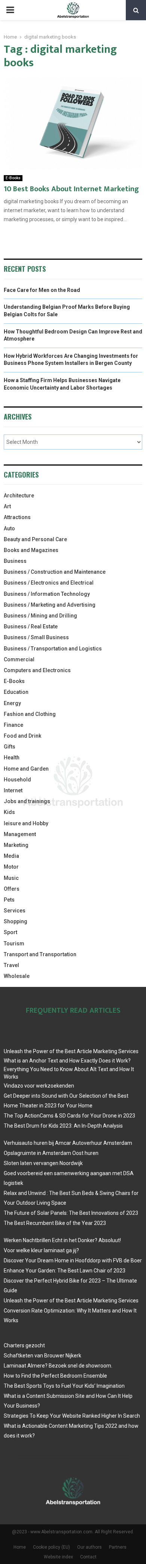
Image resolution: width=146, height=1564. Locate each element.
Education (16, 692)
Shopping (15, 921)
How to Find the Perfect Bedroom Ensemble (55, 1376)
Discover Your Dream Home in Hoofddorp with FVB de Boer (73, 1260)
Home (19, 1547)
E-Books (13, 178)
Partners (118, 1547)
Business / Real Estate (31, 626)
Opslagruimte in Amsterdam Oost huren (51, 1153)
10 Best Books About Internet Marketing (71, 189)
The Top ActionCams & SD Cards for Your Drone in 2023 (69, 1116)
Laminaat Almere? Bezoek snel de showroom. (58, 1366)
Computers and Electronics (37, 670)
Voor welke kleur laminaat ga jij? (41, 1250)
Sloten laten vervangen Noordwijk (43, 1163)
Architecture (19, 496)
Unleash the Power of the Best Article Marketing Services (71, 1051)
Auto (9, 528)
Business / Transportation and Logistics (53, 649)
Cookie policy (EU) (51, 1547)
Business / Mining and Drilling (40, 616)
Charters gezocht (24, 1345)
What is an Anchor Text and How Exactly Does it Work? (67, 1061)
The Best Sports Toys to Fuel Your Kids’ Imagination (64, 1386)
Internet (13, 790)
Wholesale (17, 976)
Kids (9, 812)
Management (20, 834)
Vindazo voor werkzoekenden (39, 1086)
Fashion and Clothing (30, 714)
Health (11, 757)
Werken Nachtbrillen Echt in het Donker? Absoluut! (62, 1240)
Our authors (89, 1547)
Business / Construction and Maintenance (55, 572)
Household (17, 780)
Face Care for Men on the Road (42, 290)
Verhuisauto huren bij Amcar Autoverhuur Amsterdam (68, 1143)
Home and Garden (26, 769)
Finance (13, 725)
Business (15, 561)
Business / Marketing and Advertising (49, 605)
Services (14, 911)
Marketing (16, 845)
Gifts (9, 747)
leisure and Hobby (26, 823)
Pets (9, 900)
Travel (11, 965)
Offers (11, 889)
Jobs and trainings (27, 801)
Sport (10, 932)
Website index (58, 1557)
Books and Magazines (31, 550)
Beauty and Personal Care (35, 539)
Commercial (19, 659)
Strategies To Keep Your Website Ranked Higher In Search (72, 1416)
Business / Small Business (36, 637)
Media (11, 856)
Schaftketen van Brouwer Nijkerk (42, 1356)
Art (7, 506)
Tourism (14, 943)
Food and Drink (22, 736)
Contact (88, 1557)
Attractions (17, 517)
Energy (12, 703)
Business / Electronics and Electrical (49, 583)
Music (11, 878)
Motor (11, 867)
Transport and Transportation (40, 954)
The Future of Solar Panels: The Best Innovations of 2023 (71, 1213)
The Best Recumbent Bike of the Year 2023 (55, 1223)
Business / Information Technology (47, 594)
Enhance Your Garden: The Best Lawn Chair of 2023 (64, 1271)
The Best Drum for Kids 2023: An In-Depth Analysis (63, 1126)
